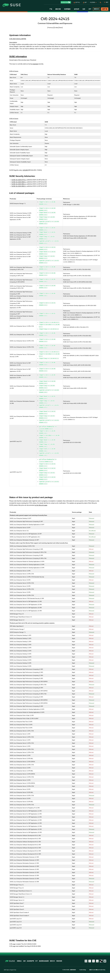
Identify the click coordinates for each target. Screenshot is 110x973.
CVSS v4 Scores (13, 118)
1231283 (25, 170)
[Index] (56, 27)
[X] (93, 961)
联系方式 (96, 9)
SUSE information (18, 56)
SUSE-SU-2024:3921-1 (18, 184)
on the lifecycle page (41, 505)
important (35, 64)
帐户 (86, 2)
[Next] (61, 27)
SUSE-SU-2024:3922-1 (18, 186)
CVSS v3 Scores (13, 71)
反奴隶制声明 (30, 961)
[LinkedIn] (97, 961)
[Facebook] (89, 961)
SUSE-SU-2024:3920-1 (18, 182)
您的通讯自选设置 (44, 961)
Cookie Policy (102, 969)
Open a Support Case (11, 969)
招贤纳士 (19, 961)
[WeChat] (101, 961)
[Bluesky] (105, 961)
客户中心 (78, 2)
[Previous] (50, 27)
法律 (24, 961)
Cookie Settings (82, 969)
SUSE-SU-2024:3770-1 (18, 180)
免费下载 (104, 9)
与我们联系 (59, 961)
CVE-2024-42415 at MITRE (17, 39)
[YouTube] (86, 961)
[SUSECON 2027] (66, 2)
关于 (36, 961)
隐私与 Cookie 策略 (93, 969)
